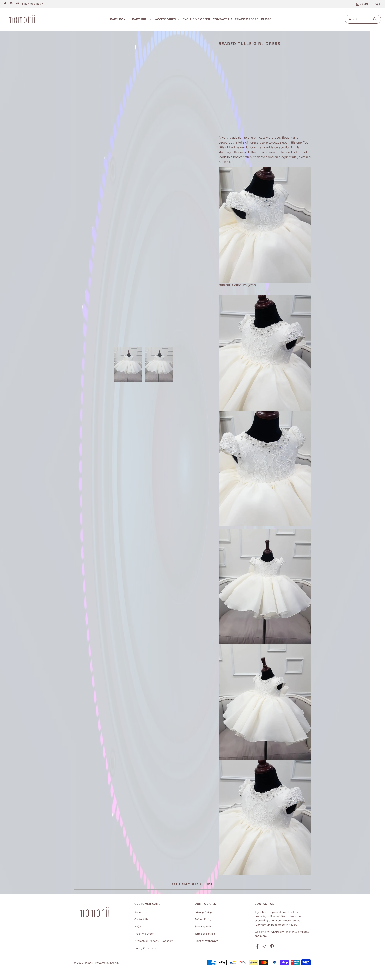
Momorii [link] (89, 962)
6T (273, 99)
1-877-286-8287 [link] (32, 3)
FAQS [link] (137, 926)
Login (364, 3)
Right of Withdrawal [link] (207, 940)
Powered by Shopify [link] (107, 962)
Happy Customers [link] (145, 948)
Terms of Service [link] (205, 933)
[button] (120, 19)
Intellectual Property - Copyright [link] (153, 940)
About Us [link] (139, 912)
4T (254, 99)
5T (263, 99)
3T (244, 99)
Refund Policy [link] (203, 919)
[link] (4, 4)
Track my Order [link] (144, 933)
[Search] (375, 19)
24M (234, 99)
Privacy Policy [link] (203, 912)
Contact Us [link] (141, 919)
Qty (221, 110)
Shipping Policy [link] (204, 926)
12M (223, 99)
